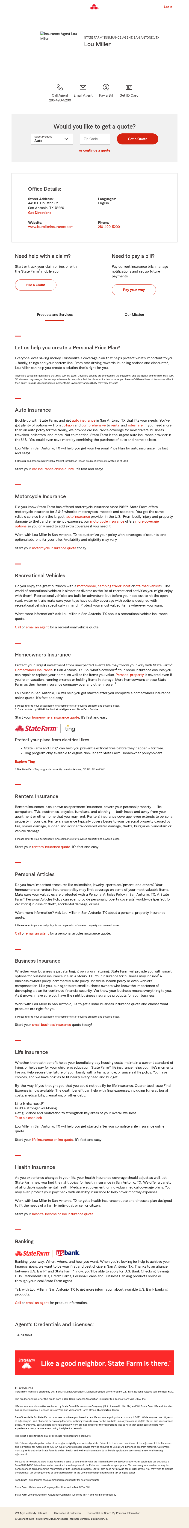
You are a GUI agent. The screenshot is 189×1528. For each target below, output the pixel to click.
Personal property (130, 675)
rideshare (135, 425)
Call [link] (18, 627)
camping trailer (109, 586)
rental (115, 425)
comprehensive (94, 425)
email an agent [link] (37, 627)
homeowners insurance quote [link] (55, 717)
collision (68, 425)
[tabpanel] (94, 207)
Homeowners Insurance (34, 670)
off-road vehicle (148, 586)
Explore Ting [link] (25, 761)
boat (126, 586)
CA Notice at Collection (67, 1513)
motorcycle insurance (107, 521)
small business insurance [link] (51, 1025)
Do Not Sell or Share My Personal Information (114, 1513)
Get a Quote (137, 139)
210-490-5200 (109, 227)
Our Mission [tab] (134, 315)
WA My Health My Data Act (31, 1513)
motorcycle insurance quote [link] (54, 548)
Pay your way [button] (134, 290)
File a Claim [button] (35, 285)
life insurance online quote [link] (52, 1140)
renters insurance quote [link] (51, 847)
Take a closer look (28, 1118)
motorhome (86, 586)
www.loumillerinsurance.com (51, 227)
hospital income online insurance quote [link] (62, 1214)
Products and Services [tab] (55, 315)
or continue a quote (94, 150)
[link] (82, 93)
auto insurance (83, 420)
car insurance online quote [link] (53, 469)
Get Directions (39, 213)
